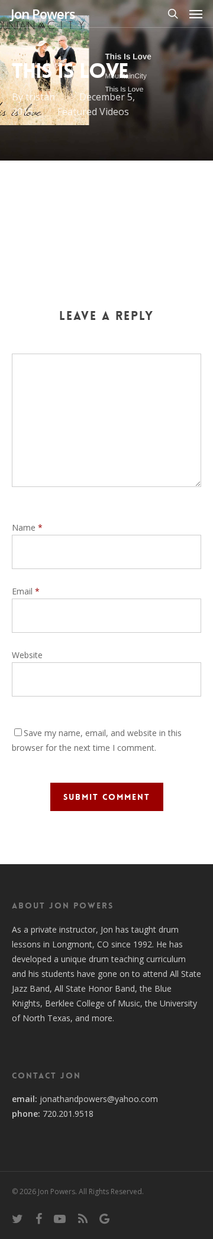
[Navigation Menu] (195, 13)
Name (27, 527)
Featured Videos (93, 111)
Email (26, 591)
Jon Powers (43, 13)
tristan (40, 96)
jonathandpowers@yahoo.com (99, 1098)
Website (27, 655)
